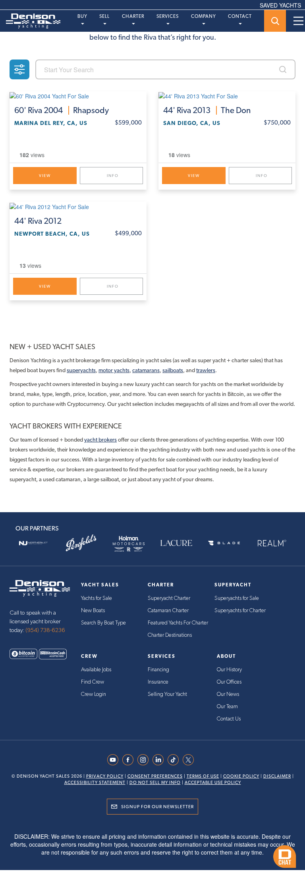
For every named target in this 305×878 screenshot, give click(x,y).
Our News (228, 694)
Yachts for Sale (96, 598)
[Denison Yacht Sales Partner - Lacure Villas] (176, 543)
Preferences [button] (174, 837)
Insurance (158, 682)
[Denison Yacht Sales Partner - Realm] (271, 543)
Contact (240, 16)
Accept (152, 855)
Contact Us (229, 719)
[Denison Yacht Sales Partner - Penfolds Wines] (81, 543)
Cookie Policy (241, 776)
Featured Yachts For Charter (178, 623)
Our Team (227, 706)
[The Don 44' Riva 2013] (226, 95)
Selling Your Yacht (167, 694)
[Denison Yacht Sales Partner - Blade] (224, 543)
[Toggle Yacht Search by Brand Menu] (275, 21)
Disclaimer (277, 776)
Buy (82, 16)
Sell (104, 16)
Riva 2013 (207, 110)
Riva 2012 (38, 221)
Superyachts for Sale (236, 598)
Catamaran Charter (168, 610)
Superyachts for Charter (240, 610)
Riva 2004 (61, 110)
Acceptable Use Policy (213, 782)
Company (203, 16)
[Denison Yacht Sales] (40, 587)
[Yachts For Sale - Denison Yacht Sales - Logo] (30, 21)
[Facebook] (129, 759)
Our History (229, 669)
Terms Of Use (203, 776)
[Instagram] (144, 759)
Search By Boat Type (103, 623)
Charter (133, 16)
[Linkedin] (160, 759)
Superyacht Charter (169, 598)
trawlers (205, 370)
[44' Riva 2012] (78, 206)
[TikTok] (175, 759)
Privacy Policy (105, 776)
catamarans (146, 370)
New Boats (93, 610)
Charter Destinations (170, 635)
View (45, 175)
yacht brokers (100, 439)
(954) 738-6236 (45, 630)
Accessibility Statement (94, 782)
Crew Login (93, 694)
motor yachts (113, 370)
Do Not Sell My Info (155, 782)
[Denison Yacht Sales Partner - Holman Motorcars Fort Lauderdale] (128, 543)
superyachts (81, 370)
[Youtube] (114, 759)
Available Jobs (96, 669)
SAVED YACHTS (280, 5)
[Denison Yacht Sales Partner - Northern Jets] (33, 543)
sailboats (172, 370)
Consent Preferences (155, 776)
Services (167, 16)
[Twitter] (190, 759)
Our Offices (229, 682)
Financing (158, 669)
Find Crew (92, 682)
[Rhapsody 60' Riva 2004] (78, 95)
